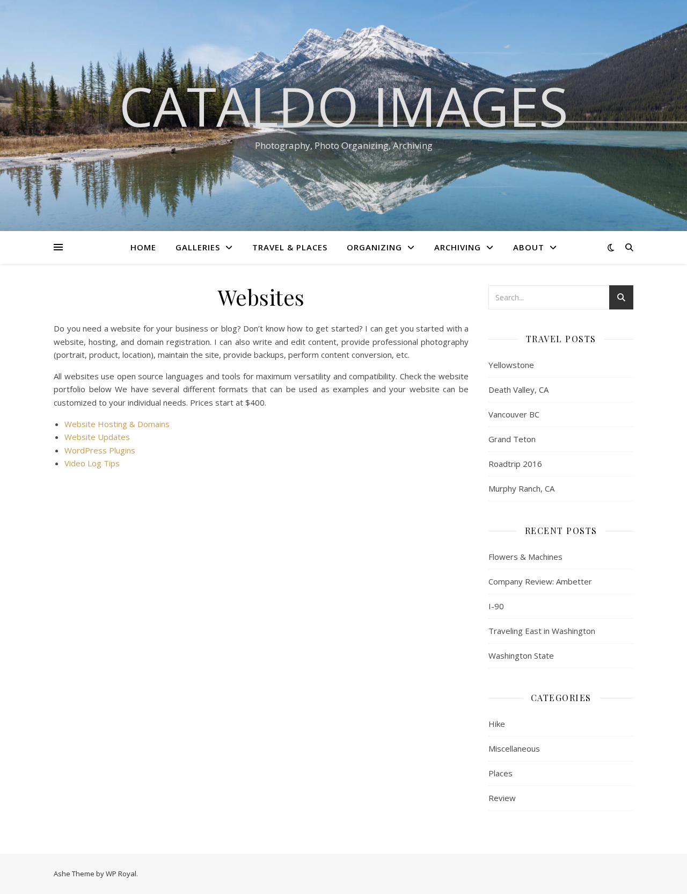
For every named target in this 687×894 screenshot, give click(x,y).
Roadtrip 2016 (515, 463)
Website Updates (97, 436)
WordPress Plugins (99, 450)
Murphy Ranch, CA (521, 488)
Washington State (521, 655)
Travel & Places (289, 247)
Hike (496, 723)
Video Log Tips (92, 463)
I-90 (496, 606)
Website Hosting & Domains (117, 424)
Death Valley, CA (518, 389)
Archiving (457, 247)
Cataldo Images (343, 106)
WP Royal (121, 873)
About (528, 247)
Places (500, 773)
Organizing (374, 247)
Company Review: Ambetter (540, 581)
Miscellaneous (514, 748)
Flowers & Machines (525, 556)
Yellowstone (511, 364)
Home (143, 247)
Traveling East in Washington (541, 630)
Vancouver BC (513, 414)
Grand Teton (512, 439)
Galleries (198, 247)
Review (502, 797)
